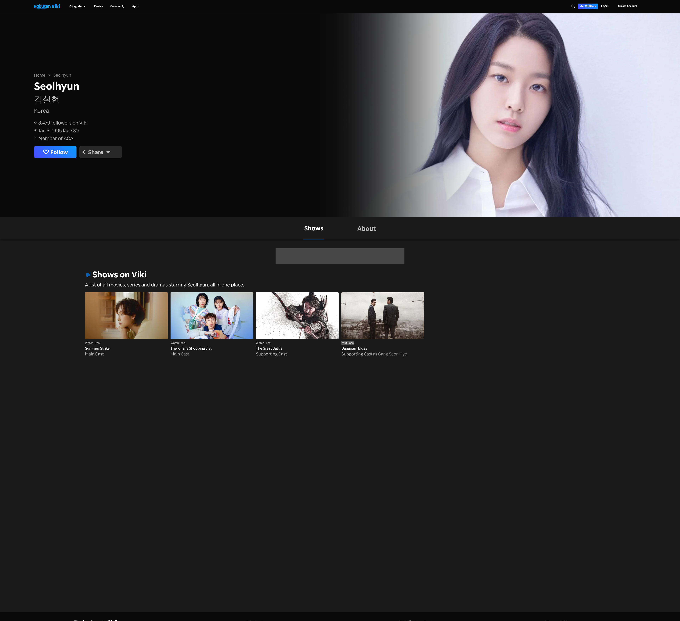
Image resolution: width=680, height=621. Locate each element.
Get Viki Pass (588, 6)
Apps (135, 6)
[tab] (313, 228)
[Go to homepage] (47, 6)
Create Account (627, 6)
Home (40, 75)
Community (117, 6)
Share (95, 152)
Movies (98, 6)
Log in (604, 6)
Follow (59, 152)
